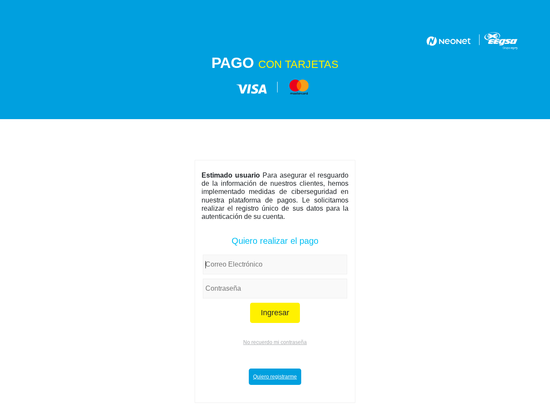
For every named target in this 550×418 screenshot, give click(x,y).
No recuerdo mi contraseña (275, 342)
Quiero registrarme (275, 377)
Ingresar (275, 312)
